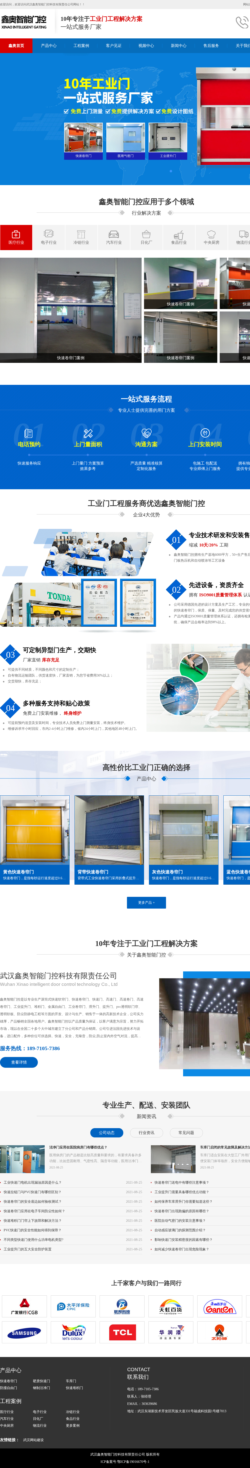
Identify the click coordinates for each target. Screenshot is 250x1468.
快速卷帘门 (8, 1381)
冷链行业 (81, 242)
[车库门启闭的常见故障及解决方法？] (173, 1159)
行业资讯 (146, 1133)
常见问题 (186, 1133)
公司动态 (107, 1133)
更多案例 (73, 1425)
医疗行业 (16, 242)
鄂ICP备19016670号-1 (133, 1462)
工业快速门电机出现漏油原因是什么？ (33, 1182)
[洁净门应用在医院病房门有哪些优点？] (22, 1159)
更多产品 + (146, 902)
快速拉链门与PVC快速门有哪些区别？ (33, 1192)
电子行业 (49, 242)
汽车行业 (114, 242)
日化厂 (146, 242)
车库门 (71, 1381)
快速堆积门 (74, 1388)
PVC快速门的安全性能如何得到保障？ (33, 1230)
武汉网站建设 (33, 1440)
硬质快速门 (41, 1381)
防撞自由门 (8, 1388)
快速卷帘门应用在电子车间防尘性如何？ (34, 1211)
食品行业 (179, 242)
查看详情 (19, 1062)
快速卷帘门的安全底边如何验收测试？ (33, 1201)
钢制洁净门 (41, 1388)
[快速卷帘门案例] (71, 310)
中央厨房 (211, 242)
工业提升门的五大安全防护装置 (28, 1249)
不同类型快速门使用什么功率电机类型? (33, 1240)
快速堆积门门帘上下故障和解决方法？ (33, 1221)
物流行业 (40, 1425)
